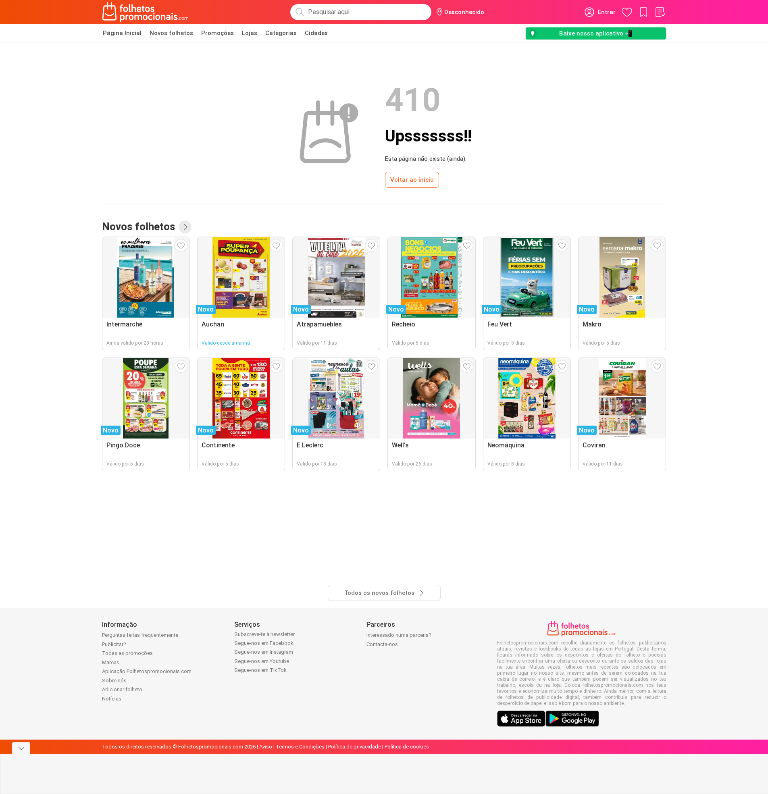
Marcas (110, 662)
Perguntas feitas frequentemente (140, 635)
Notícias (111, 699)
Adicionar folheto (122, 689)
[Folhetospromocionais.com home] (145, 12)
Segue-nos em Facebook (263, 643)
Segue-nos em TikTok (260, 670)
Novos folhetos (171, 33)
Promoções (217, 33)
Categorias (281, 33)
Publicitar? (114, 644)
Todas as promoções (127, 653)
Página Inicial (122, 33)
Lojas (249, 33)
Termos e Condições (300, 747)
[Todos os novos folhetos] (185, 226)
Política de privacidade (354, 747)
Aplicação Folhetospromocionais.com (146, 671)
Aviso (265, 747)
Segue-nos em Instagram (263, 652)
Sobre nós (114, 681)
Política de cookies (407, 747)
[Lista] (660, 12)
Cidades (316, 33)
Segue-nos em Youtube (261, 661)
